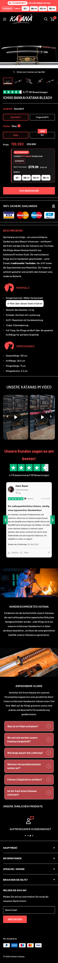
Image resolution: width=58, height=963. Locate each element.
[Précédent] (7, 416)
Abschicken (15, 919)
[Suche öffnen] (46, 19)
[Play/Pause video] (15, 417)
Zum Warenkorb (29, 190)
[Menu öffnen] (4, 19)
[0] (52, 19)
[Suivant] (50, 416)
